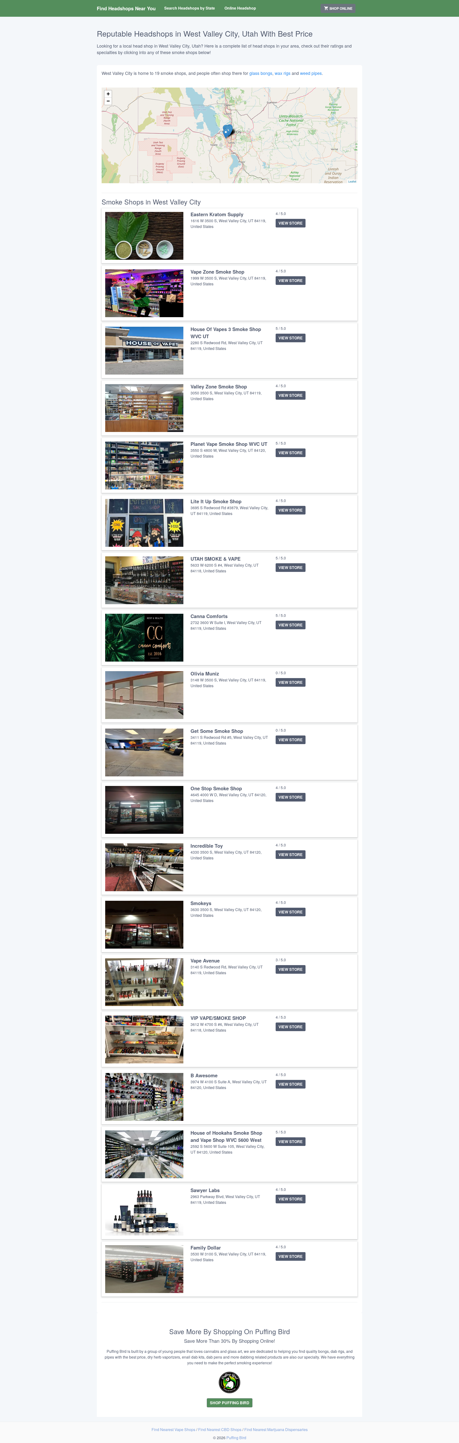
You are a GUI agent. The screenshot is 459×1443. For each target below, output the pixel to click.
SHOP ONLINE (340, 8)
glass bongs (260, 73)
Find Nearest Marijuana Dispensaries (276, 1429)
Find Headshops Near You (126, 8)
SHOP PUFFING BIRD (229, 1402)
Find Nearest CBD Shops (220, 1429)
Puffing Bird (236, 1437)
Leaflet (352, 181)
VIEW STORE (291, 223)
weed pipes (311, 73)
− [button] (108, 101)
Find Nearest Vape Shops (174, 1429)
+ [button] (108, 94)
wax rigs (282, 73)
